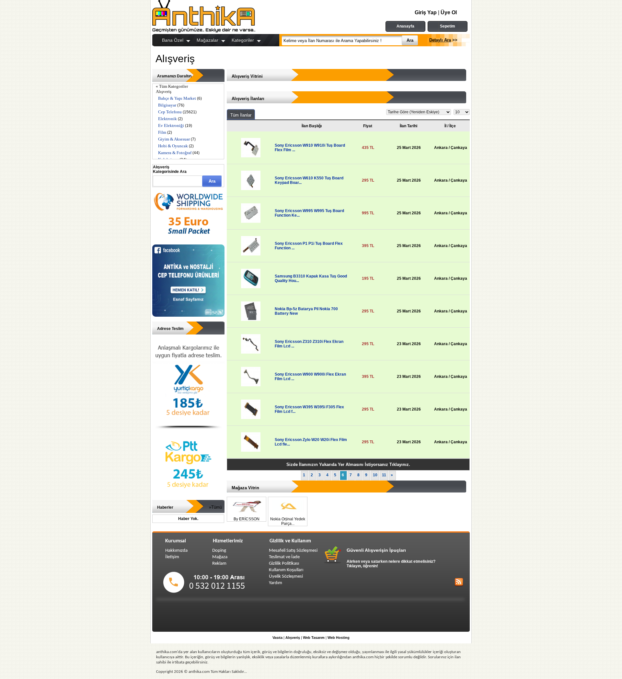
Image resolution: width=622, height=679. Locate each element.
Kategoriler (243, 40)
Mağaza (219, 557)
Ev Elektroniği (171, 125)
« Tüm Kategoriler (172, 86)
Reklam (219, 563)
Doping (219, 550)
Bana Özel (172, 40)
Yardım (275, 583)
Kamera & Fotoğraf (174, 152)
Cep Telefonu (170, 111)
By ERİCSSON (246, 519)
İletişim (172, 557)
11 (384, 475)
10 (375, 475)
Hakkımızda (176, 550)
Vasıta (277, 637)
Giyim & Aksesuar (174, 139)
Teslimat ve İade (284, 557)
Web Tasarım (314, 637)
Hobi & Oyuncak (173, 145)
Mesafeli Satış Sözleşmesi (293, 550)
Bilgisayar (167, 105)
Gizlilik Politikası (284, 563)
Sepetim (447, 26)
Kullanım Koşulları (286, 570)
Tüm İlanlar (240, 115)
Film (162, 132)
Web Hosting (339, 637)
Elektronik (167, 118)
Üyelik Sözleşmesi (286, 576)
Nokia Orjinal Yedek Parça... (287, 521)
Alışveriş (163, 91)
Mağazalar (207, 40)
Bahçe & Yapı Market (177, 98)
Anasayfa (405, 26)
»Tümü (215, 507)
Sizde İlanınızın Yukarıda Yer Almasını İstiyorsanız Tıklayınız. (348, 464)
